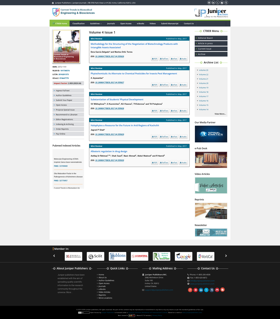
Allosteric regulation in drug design (109, 151)
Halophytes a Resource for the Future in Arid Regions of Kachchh (125, 125)
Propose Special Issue (65, 109)
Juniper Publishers (63, 2)
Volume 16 (203, 100)
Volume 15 (203, 105)
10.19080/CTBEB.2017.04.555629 (109, 134)
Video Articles (104, 292)
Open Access (125, 23)
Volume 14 (203, 109)
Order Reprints (62, 129)
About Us (103, 277)
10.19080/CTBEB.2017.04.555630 (109, 160)
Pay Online (60, 133)
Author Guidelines (63, 95)
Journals (111, 23)
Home (101, 274)
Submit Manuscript (169, 23)
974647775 (64, 78)
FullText (164, 58)
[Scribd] (193, 256)
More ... (69, 292)
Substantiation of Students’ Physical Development (117, 99)
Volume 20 (203, 83)
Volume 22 (203, 74)
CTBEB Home (61, 23)
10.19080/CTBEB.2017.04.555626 (109, 56)
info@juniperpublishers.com (202, 280)
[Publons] (105, 256)
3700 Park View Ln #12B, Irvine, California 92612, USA (112, 2)
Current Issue (204, 48)
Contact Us (189, 23)
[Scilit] (83, 256)
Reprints (102, 295)
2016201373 (63, 74)
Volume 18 (203, 92)
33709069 (63, 163)
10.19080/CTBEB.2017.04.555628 (109, 108)
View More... (220, 114)
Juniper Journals (79, 2)
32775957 (63, 178)
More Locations (105, 298)
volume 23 (203, 70)
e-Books (140, 23)
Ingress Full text (63, 90)
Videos (153, 23)
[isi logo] (127, 256)
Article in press (205, 43)
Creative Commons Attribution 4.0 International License (147, 312)
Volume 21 (203, 79)
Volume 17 (203, 96)
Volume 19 (203, 87)
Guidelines (96, 23)
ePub (174, 58)
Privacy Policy (157, 315)
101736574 (65, 70)
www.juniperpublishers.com (202, 283)
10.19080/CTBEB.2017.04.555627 (109, 82)
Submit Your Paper (64, 100)
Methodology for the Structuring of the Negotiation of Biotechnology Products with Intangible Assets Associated (134, 45)
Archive (201, 54)
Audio (183, 58)
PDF (155, 58)
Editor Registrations (64, 119)
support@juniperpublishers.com (159, 290)
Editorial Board (205, 38)
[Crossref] (215, 256)
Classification (78, 23)
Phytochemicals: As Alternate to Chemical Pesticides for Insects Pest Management (134, 73)
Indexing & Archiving (65, 124)
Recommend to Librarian (66, 114)
